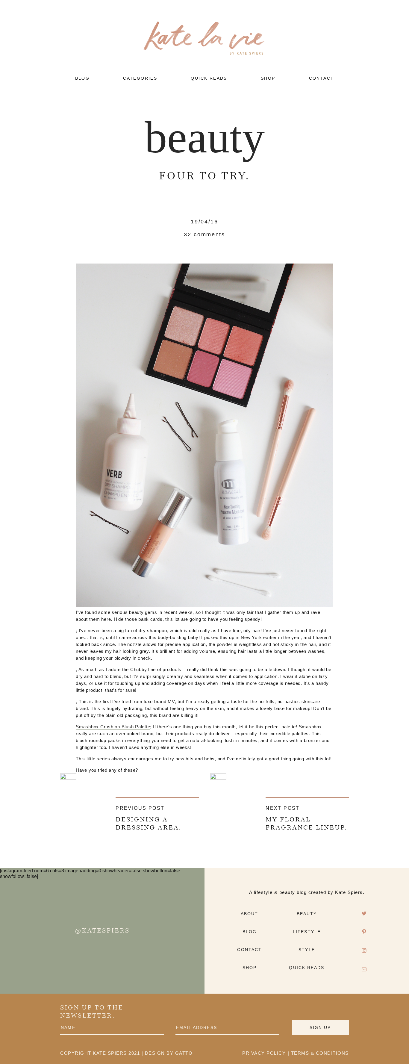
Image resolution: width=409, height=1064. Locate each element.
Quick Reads (306, 967)
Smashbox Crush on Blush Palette (113, 726)
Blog (250, 931)
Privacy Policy (264, 1053)
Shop (250, 967)
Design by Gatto (169, 1053)
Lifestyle (307, 931)
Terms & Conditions (320, 1053)
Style (307, 949)
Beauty (205, 137)
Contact (249, 949)
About (249, 913)
